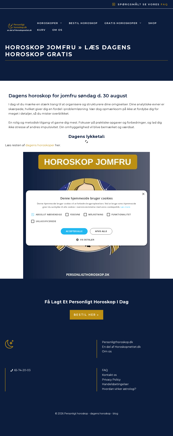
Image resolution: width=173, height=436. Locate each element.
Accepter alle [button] (74, 231)
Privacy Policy (111, 379)
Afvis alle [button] (101, 231)
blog (115, 413)
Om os (57, 29)
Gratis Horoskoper (121, 23)
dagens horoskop (100, 413)
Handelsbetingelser (115, 384)
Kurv (41, 29)
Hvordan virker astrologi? (119, 389)
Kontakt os (109, 375)
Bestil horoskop (83, 23)
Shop (152, 23)
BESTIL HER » (86, 314)
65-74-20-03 (22, 370)
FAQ (105, 370)
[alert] (86, 218)
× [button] (143, 194)
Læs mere (125, 206)
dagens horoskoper (40, 145)
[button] (86, 239)
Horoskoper (47, 23)
